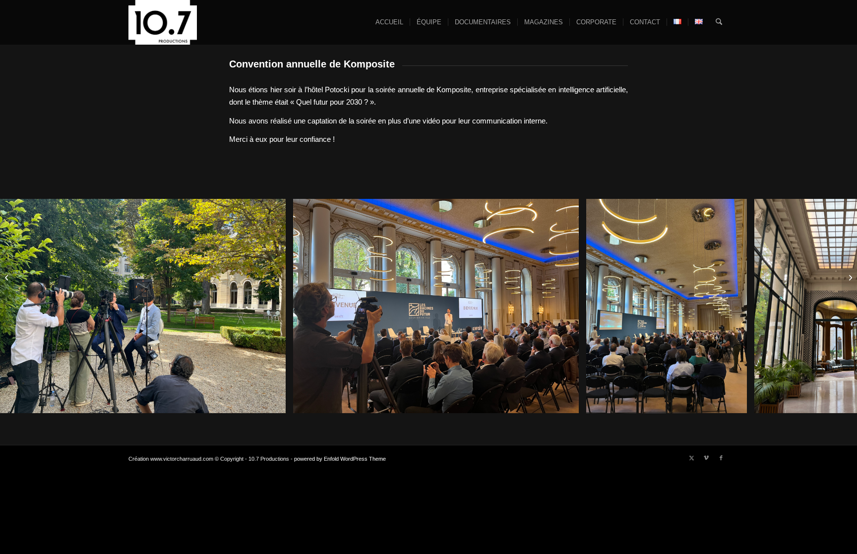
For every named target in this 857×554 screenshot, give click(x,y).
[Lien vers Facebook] (721, 457)
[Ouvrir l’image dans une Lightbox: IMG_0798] (736, 402)
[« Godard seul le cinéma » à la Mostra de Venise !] (7, 277)
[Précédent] (22, 306)
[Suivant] (835, 306)
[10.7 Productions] (162, 22)
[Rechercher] (719, 22)
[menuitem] (389, 22)
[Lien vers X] (691, 457)
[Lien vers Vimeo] (706, 457)
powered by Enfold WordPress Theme (340, 459)
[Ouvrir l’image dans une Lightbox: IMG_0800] (568, 402)
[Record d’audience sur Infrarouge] (849, 277)
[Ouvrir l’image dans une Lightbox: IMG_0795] (275, 402)
